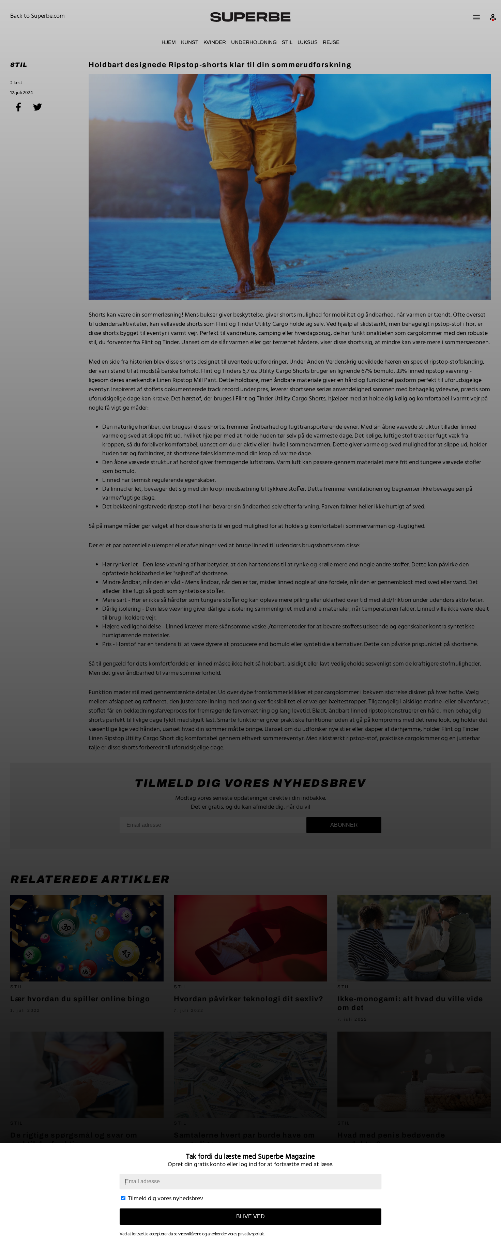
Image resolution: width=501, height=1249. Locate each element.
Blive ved (250, 1216)
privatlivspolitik (251, 1234)
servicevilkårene (187, 1234)
